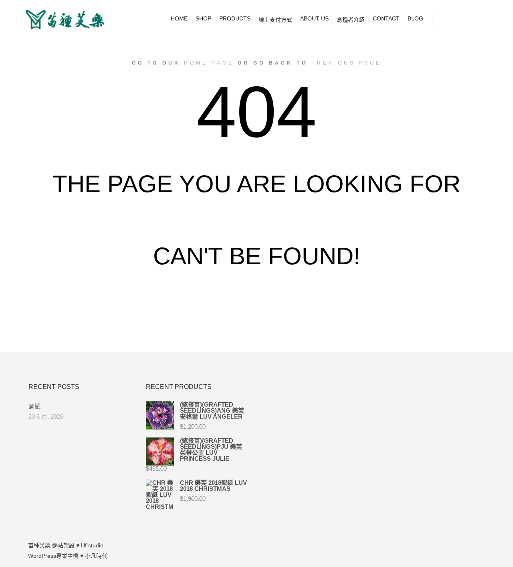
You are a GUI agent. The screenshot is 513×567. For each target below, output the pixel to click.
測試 (34, 406)
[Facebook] (480, 545)
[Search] (461, 19)
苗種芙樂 (39, 545)
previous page (346, 63)
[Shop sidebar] (447, 19)
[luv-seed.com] (64, 19)
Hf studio (92, 545)
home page (209, 63)
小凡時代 (96, 556)
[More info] (476, 19)
